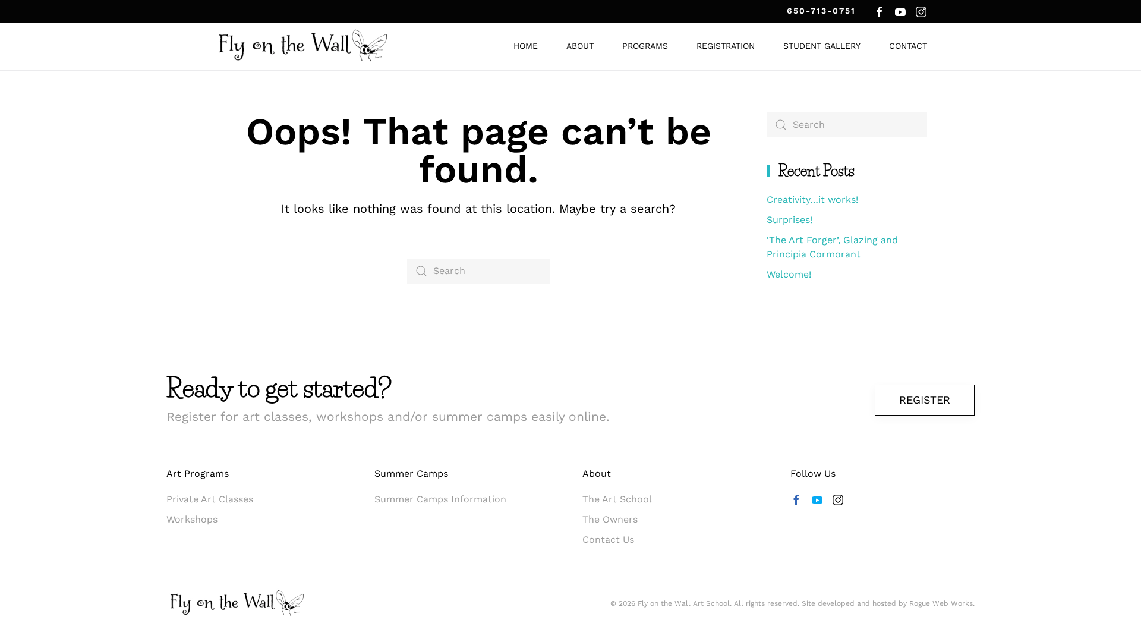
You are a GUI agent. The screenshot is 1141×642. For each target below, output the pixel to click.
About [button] (580, 46)
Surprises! (789, 219)
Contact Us (608, 539)
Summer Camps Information (440, 499)
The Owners (610, 519)
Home (525, 46)
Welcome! (789, 274)
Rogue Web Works (941, 603)
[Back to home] (303, 46)
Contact (908, 46)
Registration (725, 46)
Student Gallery (822, 46)
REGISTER (924, 400)
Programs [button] (645, 46)
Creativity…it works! (812, 199)
